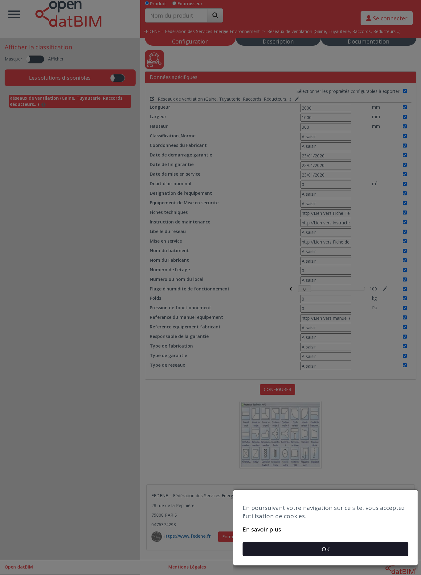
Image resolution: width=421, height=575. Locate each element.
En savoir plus (262, 529)
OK (325, 549)
